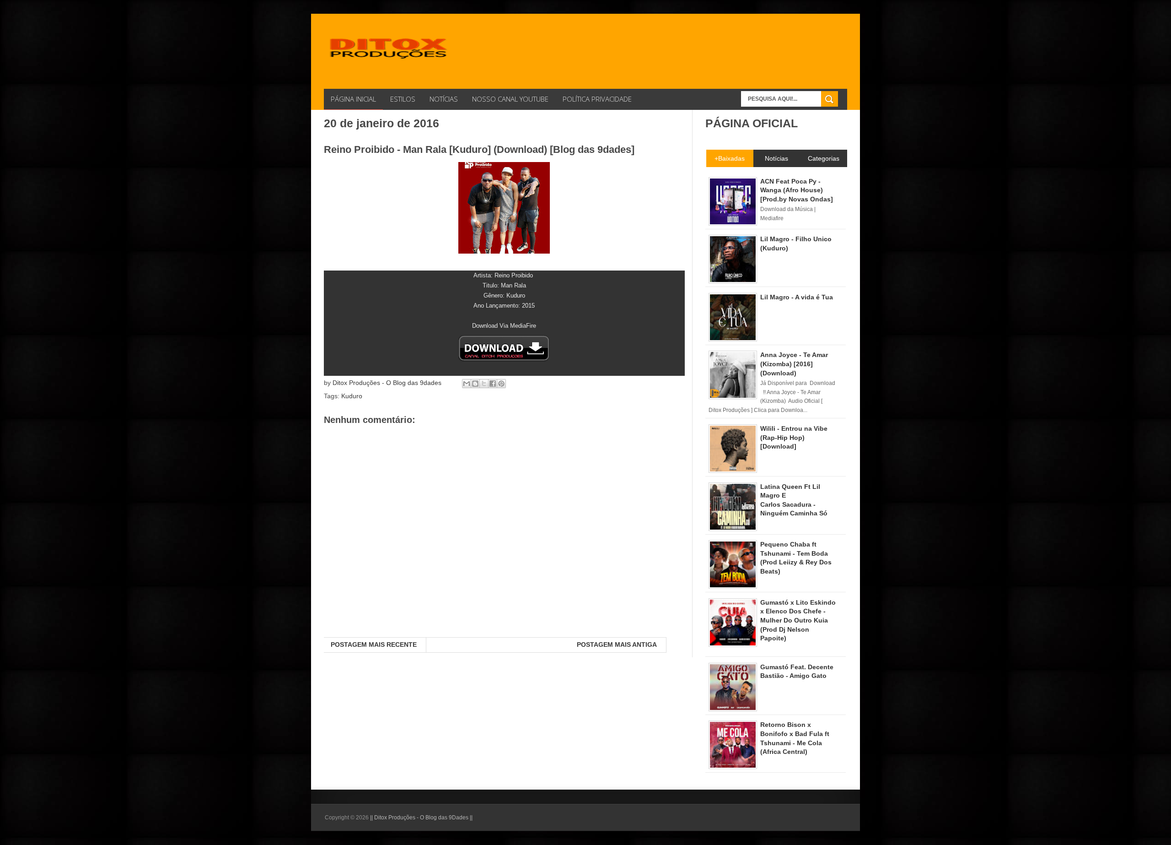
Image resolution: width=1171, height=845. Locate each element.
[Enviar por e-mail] (466, 383)
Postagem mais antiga (617, 644)
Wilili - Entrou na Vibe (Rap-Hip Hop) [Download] (793, 437)
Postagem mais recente (374, 644)
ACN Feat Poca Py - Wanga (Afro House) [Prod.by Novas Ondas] (796, 190)
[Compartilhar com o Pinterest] (501, 383)
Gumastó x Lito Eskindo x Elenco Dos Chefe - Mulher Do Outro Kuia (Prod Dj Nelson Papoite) (798, 620)
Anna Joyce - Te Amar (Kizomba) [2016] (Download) (794, 363)
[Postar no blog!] (475, 383)
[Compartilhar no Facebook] (492, 383)
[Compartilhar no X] (484, 383)
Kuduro (351, 396)
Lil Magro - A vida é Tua (796, 297)
